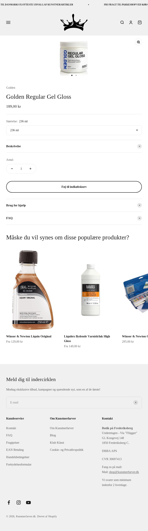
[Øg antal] (30, 168)
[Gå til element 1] (71, 75)
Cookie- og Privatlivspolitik (66, 449)
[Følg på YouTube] (28, 502)
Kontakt (11, 428)
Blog (53, 435)
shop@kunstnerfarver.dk (124, 472)
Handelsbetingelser (17, 457)
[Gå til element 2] (76, 75)
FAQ (9, 435)
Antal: (10, 159)
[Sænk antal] (12, 168)
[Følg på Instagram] (18, 502)
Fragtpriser (12, 442)
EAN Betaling (15, 449)
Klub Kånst (57, 442)
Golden (10, 87)
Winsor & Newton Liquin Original (28, 336)
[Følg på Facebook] (8, 502)
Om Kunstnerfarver (62, 428)
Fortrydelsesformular (18, 464)
